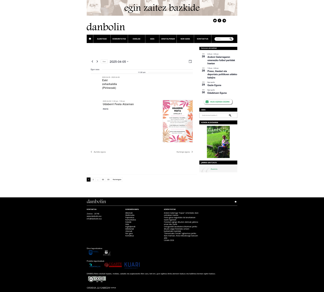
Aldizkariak (129, 229)
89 (108, 179)
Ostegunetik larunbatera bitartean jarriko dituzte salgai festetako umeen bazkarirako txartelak (180, 228)
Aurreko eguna (100, 152)
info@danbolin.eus (94, 218)
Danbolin (214, 169)
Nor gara (185, 39)
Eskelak (136, 39)
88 (103, 179)
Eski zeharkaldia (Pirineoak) (109, 84)
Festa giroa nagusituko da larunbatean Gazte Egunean (179, 218)
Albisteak (102, 39)
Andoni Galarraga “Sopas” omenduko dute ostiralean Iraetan (181, 214)
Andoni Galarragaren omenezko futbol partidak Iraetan (221, 60)
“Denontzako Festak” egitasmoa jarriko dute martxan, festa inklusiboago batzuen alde (181, 235)
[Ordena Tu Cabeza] (98, 288)
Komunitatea (119, 39)
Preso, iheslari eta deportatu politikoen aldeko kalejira (222, 74)
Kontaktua (202, 39)
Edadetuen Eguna (217, 93)
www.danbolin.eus (94, 216)
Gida (152, 39)
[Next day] (97, 61)
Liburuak (128, 231)
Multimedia (129, 215)
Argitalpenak (168, 39)
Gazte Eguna (214, 85)
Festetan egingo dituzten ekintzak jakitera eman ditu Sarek (181, 223)
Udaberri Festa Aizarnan (118, 104)
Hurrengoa (117, 179)
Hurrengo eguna (183, 152)
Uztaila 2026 (169, 240)
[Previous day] (92, 61)
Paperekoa (129, 217)
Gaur (104, 61)
